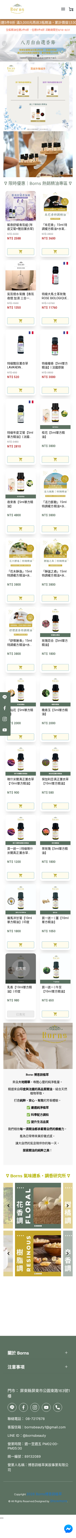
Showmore (58, 1501)
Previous (4, 43)
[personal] (71, 9)
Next (71, 43)
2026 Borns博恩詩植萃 (44, 1494)
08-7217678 (34, 1419)
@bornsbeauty (34, 1435)
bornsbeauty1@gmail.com (45, 1427)
